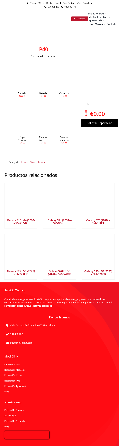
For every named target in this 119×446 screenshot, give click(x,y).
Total (86, 114)
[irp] (27, 432)
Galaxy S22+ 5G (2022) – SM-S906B (21, 272)
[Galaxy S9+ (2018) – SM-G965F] (59, 199)
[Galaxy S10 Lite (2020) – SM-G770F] (20, 199)
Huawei (25, 162)
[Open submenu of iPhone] (96, 13)
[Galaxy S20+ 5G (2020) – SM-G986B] (98, 250)
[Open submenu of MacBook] (100, 17)
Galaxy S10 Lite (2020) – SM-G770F (21, 221)
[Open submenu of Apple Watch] (103, 20)
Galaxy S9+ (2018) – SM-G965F (59, 221)
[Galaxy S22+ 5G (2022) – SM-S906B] (20, 250)
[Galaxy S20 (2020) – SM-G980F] (98, 199)
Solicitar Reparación (99, 123)
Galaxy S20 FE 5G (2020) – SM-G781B (59, 272)
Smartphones (37, 162)
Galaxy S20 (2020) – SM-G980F (98, 221)
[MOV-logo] (12, 15)
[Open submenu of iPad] (105, 13)
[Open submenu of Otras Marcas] (104, 24)
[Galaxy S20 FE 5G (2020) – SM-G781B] (59, 250)
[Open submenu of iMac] (109, 17)
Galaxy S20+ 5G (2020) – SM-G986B (98, 272)
